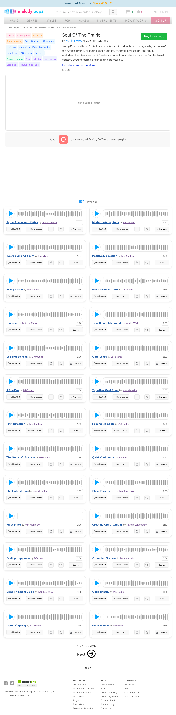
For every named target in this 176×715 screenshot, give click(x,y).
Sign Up (160, 21)
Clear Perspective (103, 491)
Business (36, 41)
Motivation (45, 47)
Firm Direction (15, 424)
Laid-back (12, 64)
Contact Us (106, 708)
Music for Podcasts (82, 692)
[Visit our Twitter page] (12, 683)
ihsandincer (44, 256)
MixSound (28, 390)
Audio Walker (133, 323)
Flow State (13, 524)
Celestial (36, 59)
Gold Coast (99, 356)
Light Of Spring (16, 625)
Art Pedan (123, 424)
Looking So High (17, 356)
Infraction (118, 625)
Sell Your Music (131, 696)
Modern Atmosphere (105, 222)
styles (51, 21)
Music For (27, 27)
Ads (27, 41)
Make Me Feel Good (105, 289)
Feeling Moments (103, 424)
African (10, 35)
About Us (129, 684)
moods (84, 21)
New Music (78, 696)
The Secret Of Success (20, 457)
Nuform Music (29, 323)
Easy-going (50, 59)
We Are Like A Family (20, 256)
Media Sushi (33, 289)
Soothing (34, 64)
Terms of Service (109, 700)
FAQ (103, 688)
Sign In (163, 12)
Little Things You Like (20, 592)
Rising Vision (14, 289)
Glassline (12, 323)
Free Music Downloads (84, 708)
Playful (23, 64)
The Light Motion (17, 491)
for (67, 21)
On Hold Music (80, 684)
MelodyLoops (12, 27)
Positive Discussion (104, 256)
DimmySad (37, 356)
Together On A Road (105, 390)
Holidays (11, 47)
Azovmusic (129, 222)
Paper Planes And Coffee (22, 222)
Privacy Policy (107, 704)
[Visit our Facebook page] (6, 683)
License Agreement (110, 696)
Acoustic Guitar (15, 59)
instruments (107, 21)
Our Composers (132, 692)
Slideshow (26, 53)
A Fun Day (12, 390)
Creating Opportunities (107, 524)
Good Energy (100, 592)
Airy (28, 59)
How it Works (136, 21)
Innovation (24, 47)
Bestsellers (78, 704)
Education (48, 41)
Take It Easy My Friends (107, 323)
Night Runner (100, 625)
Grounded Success (104, 558)
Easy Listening (14, 41)
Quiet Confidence (103, 457)
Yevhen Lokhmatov (136, 524)
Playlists (77, 700)
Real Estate (13, 53)
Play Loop (91, 202)
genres (32, 21)
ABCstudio (127, 289)
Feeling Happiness (18, 558)
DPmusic (39, 558)
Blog (126, 688)
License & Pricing (109, 692)
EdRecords (116, 356)
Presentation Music (44, 27)
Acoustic (37, 35)
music (14, 21)
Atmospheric (24, 35)
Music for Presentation (84, 688)
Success (39, 53)
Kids (34, 47)
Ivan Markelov (73, 41)
